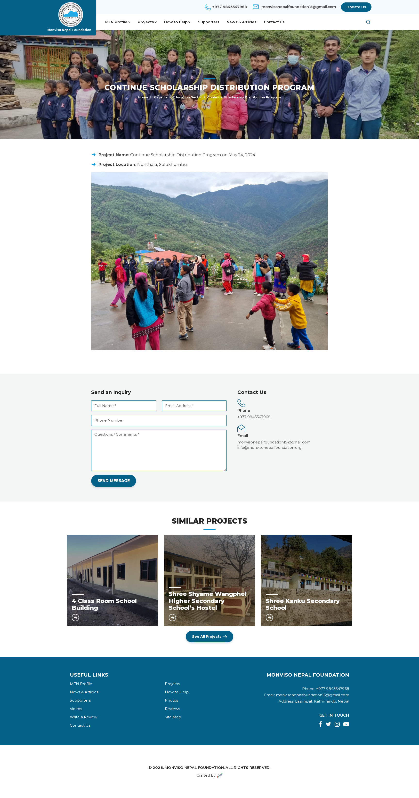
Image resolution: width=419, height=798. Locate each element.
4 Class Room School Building (104, 604)
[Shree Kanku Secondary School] (306, 580)
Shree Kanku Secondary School (303, 604)
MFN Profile (81, 683)
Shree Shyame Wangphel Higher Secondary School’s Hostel (207, 601)
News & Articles (242, 22)
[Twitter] (328, 725)
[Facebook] (320, 725)
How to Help (177, 692)
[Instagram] (337, 725)
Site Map (173, 717)
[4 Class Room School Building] (112, 580)
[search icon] (365, 22)
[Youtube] (346, 725)
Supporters (208, 22)
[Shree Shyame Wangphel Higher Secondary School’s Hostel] (209, 580)
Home (143, 97)
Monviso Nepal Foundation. (195, 767)
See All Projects (206, 636)
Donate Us (356, 7)
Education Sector (187, 97)
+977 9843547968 (229, 6)
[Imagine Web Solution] (220, 775)
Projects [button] (146, 22)
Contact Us (274, 22)
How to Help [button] (175, 22)
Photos (171, 700)
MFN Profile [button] (116, 22)
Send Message (113, 480)
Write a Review (83, 717)
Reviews (172, 708)
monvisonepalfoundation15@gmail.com (298, 6)
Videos (76, 708)
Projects (160, 97)
